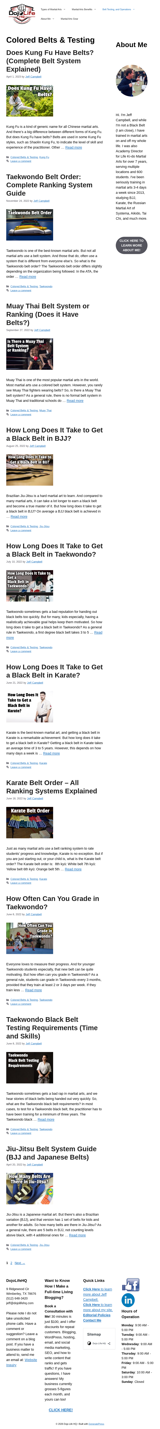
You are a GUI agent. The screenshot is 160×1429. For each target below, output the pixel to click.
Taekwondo (45, 286)
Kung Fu (44, 157)
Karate (43, 763)
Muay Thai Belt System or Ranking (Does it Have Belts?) (47, 314)
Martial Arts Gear (69, 18)
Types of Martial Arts (51, 9)
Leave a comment (20, 161)
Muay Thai (45, 410)
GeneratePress (96, 1424)
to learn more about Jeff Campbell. (97, 1294)
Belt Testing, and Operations (116, 9)
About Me (46, 18)
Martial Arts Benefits (82, 9)
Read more (73, 147)
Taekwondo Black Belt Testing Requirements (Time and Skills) (52, 1028)
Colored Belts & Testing (24, 157)
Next (20, 1263)
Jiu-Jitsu (44, 526)
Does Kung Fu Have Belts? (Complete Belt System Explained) (50, 61)
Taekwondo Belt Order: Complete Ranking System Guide (49, 185)
